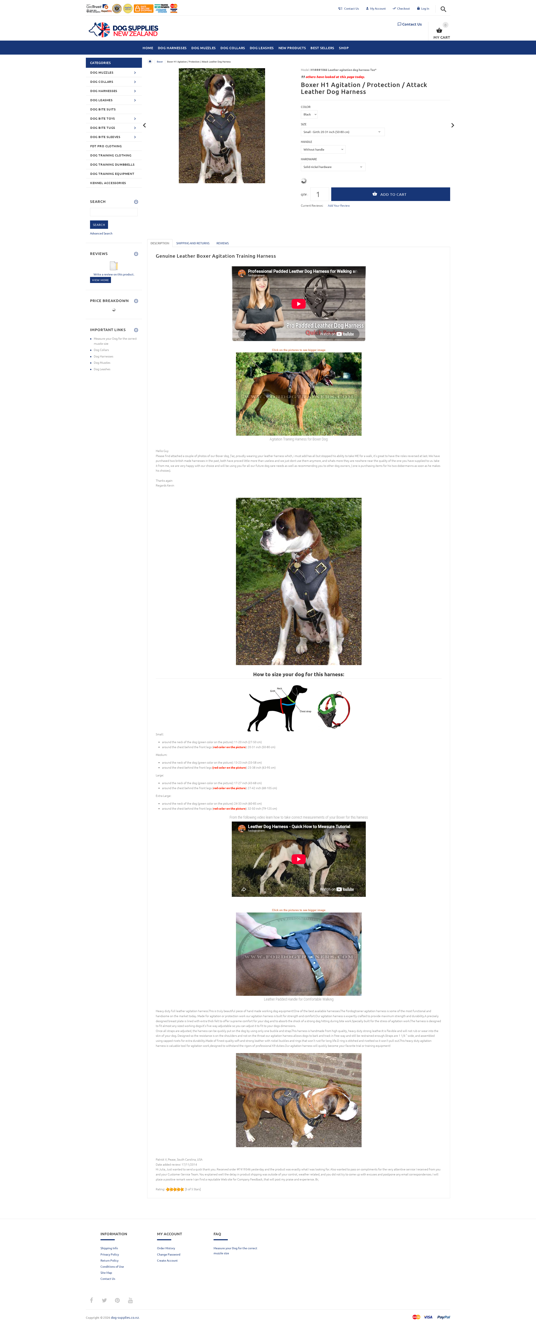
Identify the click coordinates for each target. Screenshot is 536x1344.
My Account (378, 8)
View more (100, 280)
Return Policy (109, 1260)
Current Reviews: (312, 205)
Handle (306, 141)
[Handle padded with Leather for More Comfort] (299, 954)
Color (306, 107)
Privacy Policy (109, 1254)
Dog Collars (101, 350)
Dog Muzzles (102, 362)
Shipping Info (109, 1248)
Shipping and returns (192, 243)
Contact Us (412, 24)
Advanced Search (101, 233)
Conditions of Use (112, 1266)
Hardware (309, 159)
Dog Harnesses (103, 356)
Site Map (106, 1272)
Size (304, 124)
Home (150, 61)
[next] (452, 125)
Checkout (403, 8)
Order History (166, 1248)
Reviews (222, 243)
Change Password (168, 1254)
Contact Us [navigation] (351, 8)
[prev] (144, 125)
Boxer (160, 61)
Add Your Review (339, 205)
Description (160, 243)
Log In (425, 8)
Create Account (167, 1260)
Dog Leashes (102, 369)
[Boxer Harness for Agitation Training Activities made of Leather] (299, 394)
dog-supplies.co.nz (125, 1317)
